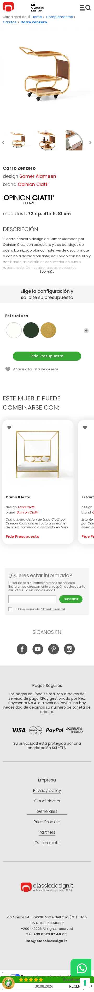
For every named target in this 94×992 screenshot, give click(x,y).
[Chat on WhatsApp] (80, 968)
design (20, 507)
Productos (85, 7)
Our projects (47, 843)
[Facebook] (22, 653)
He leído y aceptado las (39, 609)
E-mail (33, 599)
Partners (47, 832)
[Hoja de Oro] (48, 330)
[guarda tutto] (86, 330)
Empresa (47, 780)
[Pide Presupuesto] (38, 455)
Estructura (16, 316)
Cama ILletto (18, 497)
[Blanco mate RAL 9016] (13, 330)
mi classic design (37, 7)
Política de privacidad (53, 609)
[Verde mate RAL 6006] (31, 330)
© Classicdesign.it (47, 888)
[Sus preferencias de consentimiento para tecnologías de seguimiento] (85, 983)
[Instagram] (69, 653)
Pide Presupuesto (47, 356)
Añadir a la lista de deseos (35, 369)
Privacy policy (47, 790)
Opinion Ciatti (33, 184)
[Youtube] (38, 653)
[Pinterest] (54, 653)
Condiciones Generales (47, 806)
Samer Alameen (38, 176)
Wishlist (10, 427)
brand (22, 512)
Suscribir (71, 599)
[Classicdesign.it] (9, 7)
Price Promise (47, 822)
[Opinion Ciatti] (29, 199)
